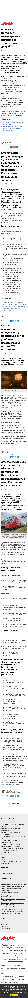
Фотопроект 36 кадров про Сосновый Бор (13, 837)
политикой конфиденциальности (18, 992)
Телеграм (4, 924)
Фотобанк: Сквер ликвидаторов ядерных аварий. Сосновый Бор (11, 845)
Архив (3, 857)
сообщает (19, 63)
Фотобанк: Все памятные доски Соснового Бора (11, 841)
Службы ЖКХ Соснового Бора (10, 913)
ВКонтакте (4, 926)
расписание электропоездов (13, 792)
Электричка (7, 791)
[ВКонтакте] (11, 147)
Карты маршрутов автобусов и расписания (11, 889)
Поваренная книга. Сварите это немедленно (11, 862)
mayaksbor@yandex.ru (15, 955)
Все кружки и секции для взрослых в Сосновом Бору (13, 899)
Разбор (3, 859)
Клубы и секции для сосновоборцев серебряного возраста (12, 903)
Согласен (14, 995)
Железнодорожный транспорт (9, 454)
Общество (9, 142)
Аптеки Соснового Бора (8, 907)
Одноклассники (6, 928)
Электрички (14, 791)
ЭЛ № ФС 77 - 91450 (12, 953)
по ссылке (4, 784)
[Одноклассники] (15, 147)
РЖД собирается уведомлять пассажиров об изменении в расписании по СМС (12, 128)
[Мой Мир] (17, 147)
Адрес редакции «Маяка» (7, 944)
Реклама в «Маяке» (7, 873)
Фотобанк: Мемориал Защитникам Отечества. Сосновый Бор (12, 849)
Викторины (5, 855)
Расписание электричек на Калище (12, 886)
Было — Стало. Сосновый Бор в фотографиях (10, 833)
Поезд (6, 143)
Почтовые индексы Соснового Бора (12, 911)
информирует (20, 364)
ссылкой (12, 366)
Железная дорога (16, 452)
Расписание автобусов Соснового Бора (13, 884)
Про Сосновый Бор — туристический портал (13, 825)
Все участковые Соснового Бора (11, 909)
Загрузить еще (15, 803)
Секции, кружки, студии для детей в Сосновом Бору (12, 895)
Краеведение (5, 852)
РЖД (9, 318)
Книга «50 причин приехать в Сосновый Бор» (10, 829)
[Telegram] (13, 147)
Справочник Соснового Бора (10, 892)
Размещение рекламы (6, 957)
